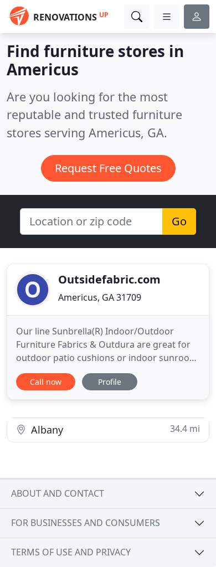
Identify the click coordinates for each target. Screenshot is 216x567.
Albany (114, 429)
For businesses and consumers (85, 523)
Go (179, 221)
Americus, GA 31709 (99, 297)
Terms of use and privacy (71, 552)
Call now (45, 382)
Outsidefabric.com (109, 279)
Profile (109, 382)
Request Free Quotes (108, 168)
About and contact (57, 493)
